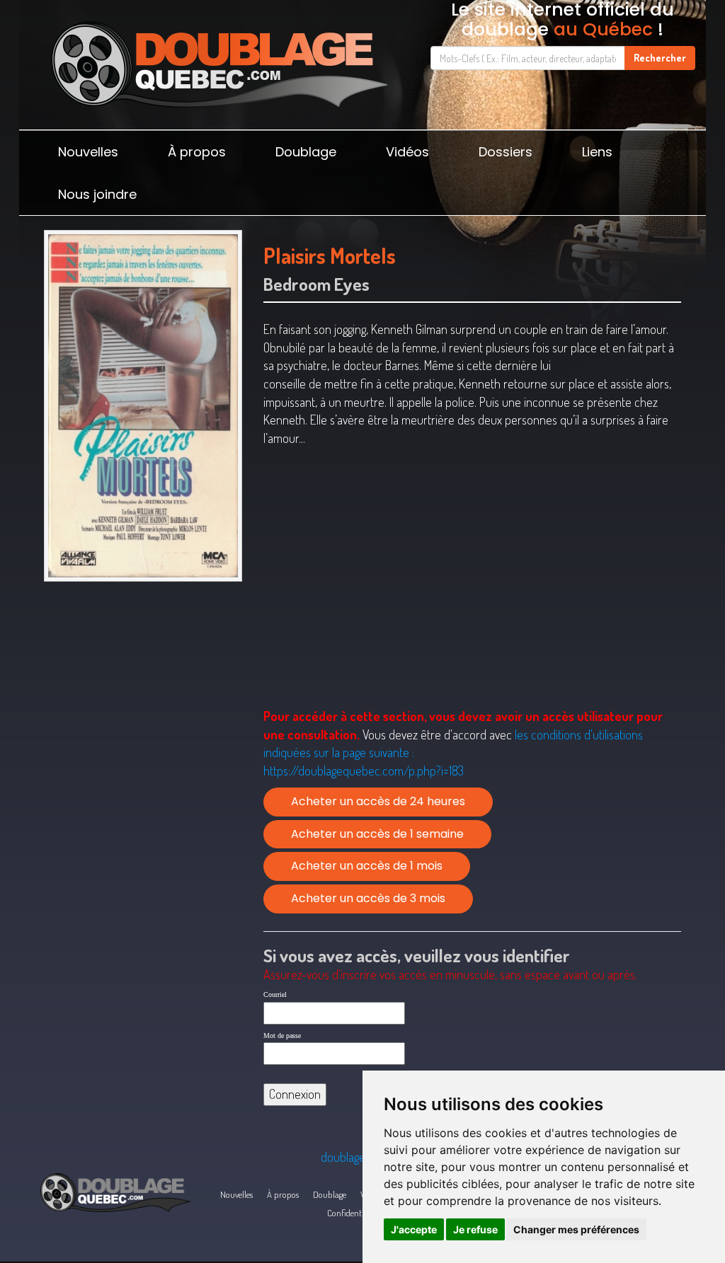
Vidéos (407, 152)
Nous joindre (97, 194)
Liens (597, 152)
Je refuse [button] (475, 1229)
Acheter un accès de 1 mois (367, 866)
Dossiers (505, 152)
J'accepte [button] (414, 1229)
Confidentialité (353, 1212)
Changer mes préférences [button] (576, 1229)
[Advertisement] (143, 687)
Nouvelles (88, 152)
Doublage (305, 152)
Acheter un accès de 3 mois (368, 898)
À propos (197, 152)
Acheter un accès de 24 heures (378, 801)
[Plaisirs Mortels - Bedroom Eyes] (143, 405)
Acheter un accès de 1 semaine (377, 834)
